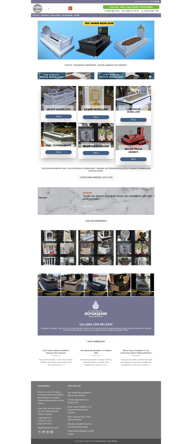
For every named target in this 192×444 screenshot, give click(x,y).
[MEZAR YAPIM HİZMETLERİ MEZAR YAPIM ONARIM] (96, 40)
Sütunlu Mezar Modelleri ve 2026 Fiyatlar (81, 432)
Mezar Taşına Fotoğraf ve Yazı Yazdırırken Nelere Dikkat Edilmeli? (136, 352)
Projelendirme (67, 15)
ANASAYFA (36, 15)
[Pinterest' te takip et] (156, 1)
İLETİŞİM (76, 15)
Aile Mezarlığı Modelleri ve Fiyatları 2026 (96, 352)
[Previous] (42, 40)
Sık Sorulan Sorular (141, 2)
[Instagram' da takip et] (152, 1)
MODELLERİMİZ (55, 15)
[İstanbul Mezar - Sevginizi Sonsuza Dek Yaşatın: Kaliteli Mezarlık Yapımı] (38, 8)
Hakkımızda (45, 15)
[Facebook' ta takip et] (149, 1)
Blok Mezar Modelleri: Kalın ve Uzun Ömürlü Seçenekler (80, 425)
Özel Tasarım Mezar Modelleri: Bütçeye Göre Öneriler (56, 352)
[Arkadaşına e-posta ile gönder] (48, 432)
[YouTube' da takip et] (158, 1)
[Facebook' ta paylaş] (40, 432)
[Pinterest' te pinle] (52, 432)
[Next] (150, 40)
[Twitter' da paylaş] (44, 432)
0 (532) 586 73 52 (45, 418)
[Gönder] (70, 8)
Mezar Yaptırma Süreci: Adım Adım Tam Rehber (79, 418)
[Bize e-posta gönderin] (154, 1)
